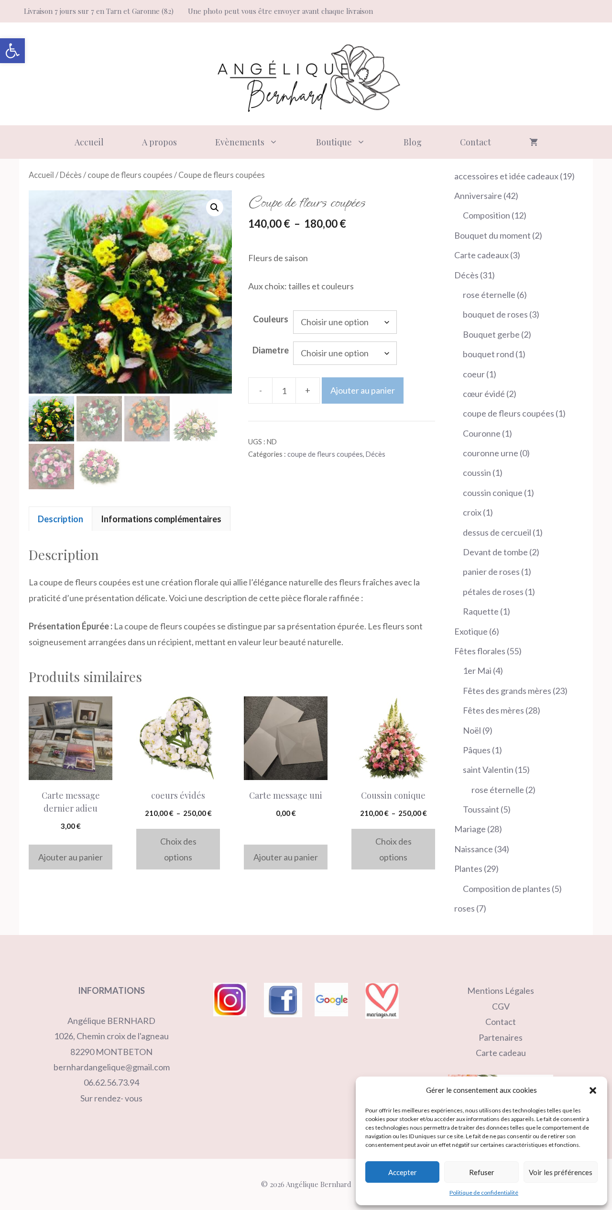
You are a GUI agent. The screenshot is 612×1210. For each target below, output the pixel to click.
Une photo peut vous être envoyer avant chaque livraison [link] (280, 11)
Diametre (270, 350)
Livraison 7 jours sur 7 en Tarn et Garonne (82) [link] (99, 11)
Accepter (402, 1172)
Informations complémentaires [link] (161, 519)
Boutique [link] (334, 142)
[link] (12, 50)
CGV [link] (501, 1006)
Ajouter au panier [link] (70, 857)
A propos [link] (159, 142)
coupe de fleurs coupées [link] (130, 175)
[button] (593, 1090)
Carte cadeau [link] (501, 1052)
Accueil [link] (89, 142)
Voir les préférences (560, 1172)
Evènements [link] (239, 142)
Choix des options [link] (178, 849)
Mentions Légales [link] (500, 990)
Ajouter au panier (362, 390)
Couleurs (270, 319)
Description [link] (60, 519)
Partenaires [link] (501, 1037)
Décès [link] (71, 175)
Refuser (481, 1172)
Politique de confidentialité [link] (483, 1192)
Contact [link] (475, 142)
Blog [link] (413, 142)
